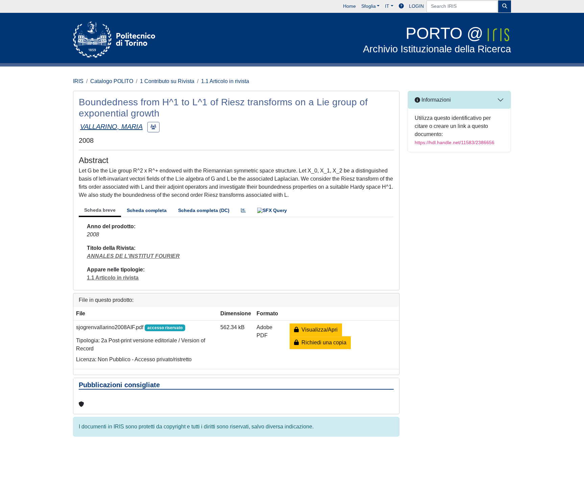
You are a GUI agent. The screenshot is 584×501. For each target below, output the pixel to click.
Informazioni (435, 100)
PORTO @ (437, 39)
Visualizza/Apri (318, 330)
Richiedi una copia (322, 342)
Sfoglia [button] (368, 6)
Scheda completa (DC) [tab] (203, 210)
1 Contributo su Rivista (167, 81)
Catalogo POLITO (111, 81)
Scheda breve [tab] (100, 210)
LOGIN (416, 6)
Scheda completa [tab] (147, 210)
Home (349, 6)
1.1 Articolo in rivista (225, 81)
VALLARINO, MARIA (111, 126)
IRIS (78, 81)
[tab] (243, 210)
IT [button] (387, 6)
